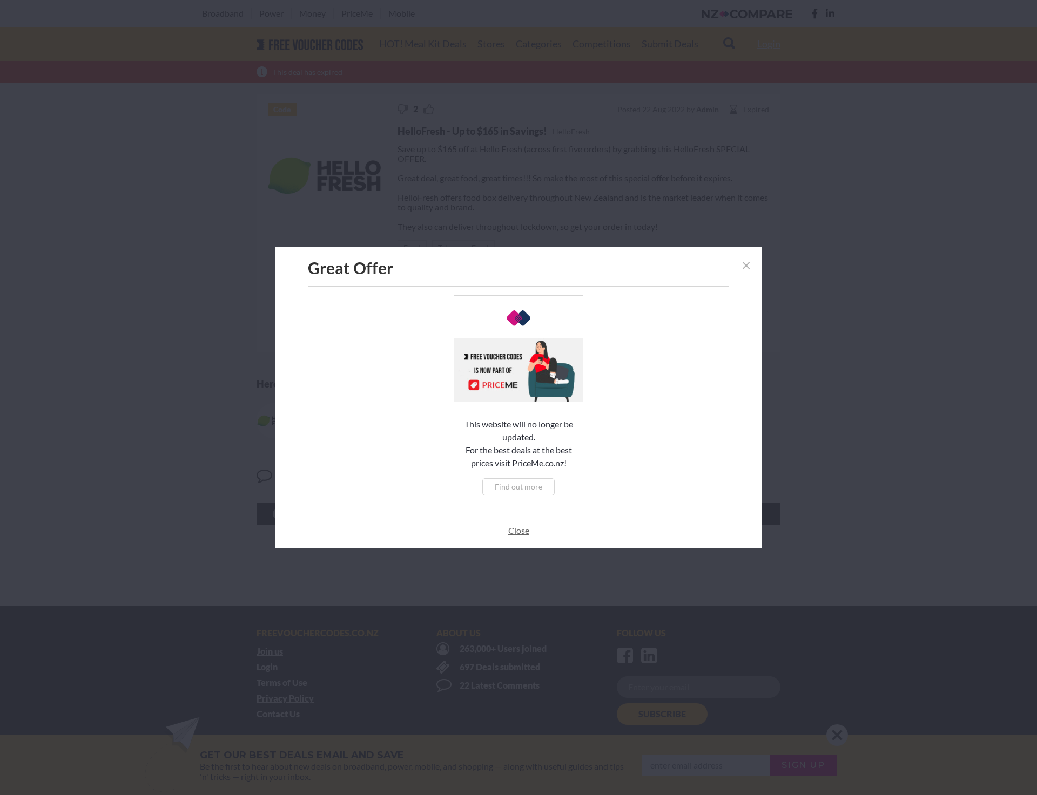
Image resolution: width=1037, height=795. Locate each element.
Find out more (518, 486)
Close (518, 530)
